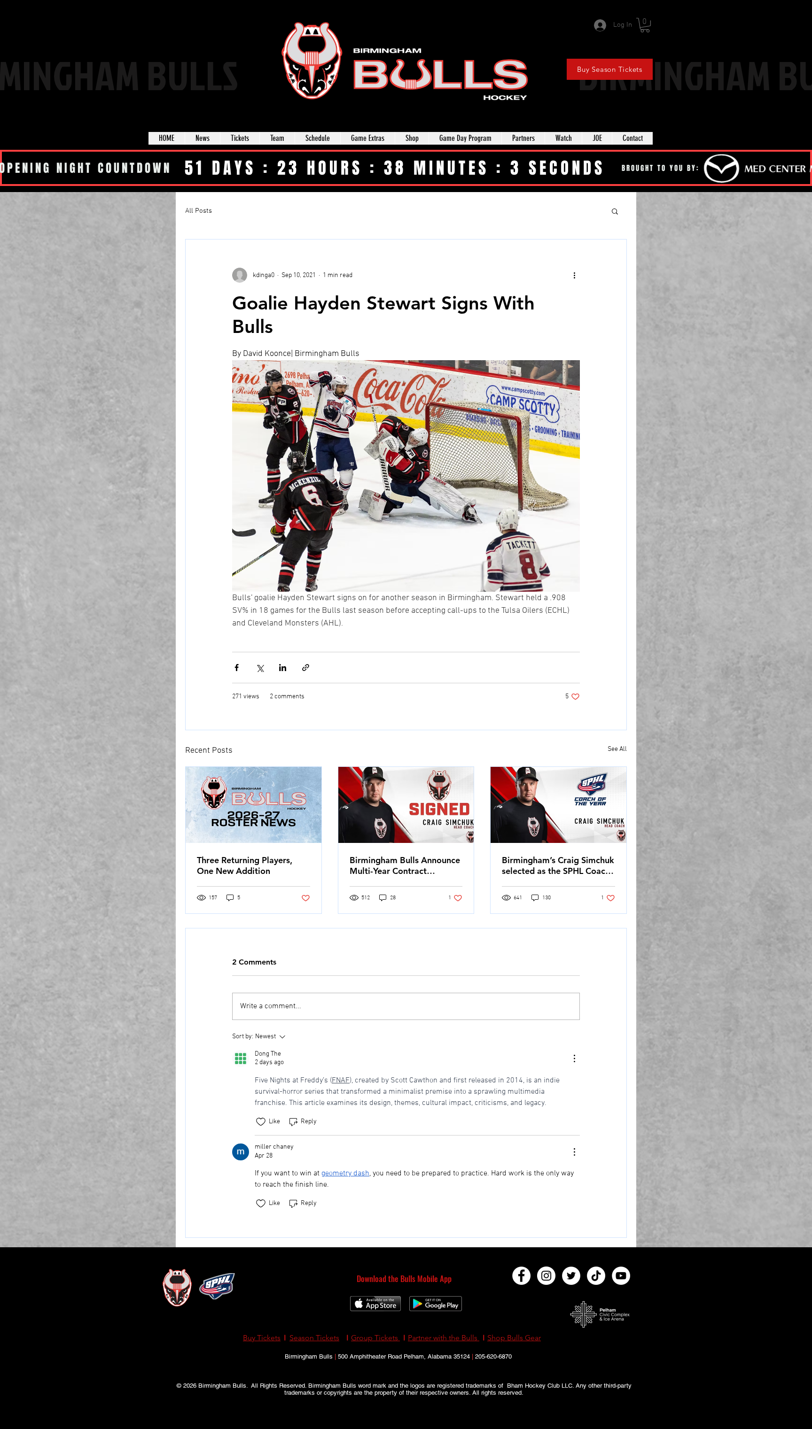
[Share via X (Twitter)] (259, 667)
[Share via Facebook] (236, 667)
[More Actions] (574, 1058)
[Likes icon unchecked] (261, 1122)
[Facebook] (521, 1276)
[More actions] (574, 275)
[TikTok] (596, 1276)
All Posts (198, 211)
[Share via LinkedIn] (282, 667)
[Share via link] (305, 667)
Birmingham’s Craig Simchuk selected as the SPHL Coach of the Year (558, 865)
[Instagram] (546, 1276)
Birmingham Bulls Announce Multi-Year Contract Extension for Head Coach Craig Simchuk (405, 865)
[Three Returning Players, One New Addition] (253, 805)
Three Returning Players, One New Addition (244, 865)
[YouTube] (621, 1276)
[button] (645, 25)
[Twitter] (571, 1276)
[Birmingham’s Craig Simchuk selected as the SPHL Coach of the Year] (558, 805)
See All (617, 749)
